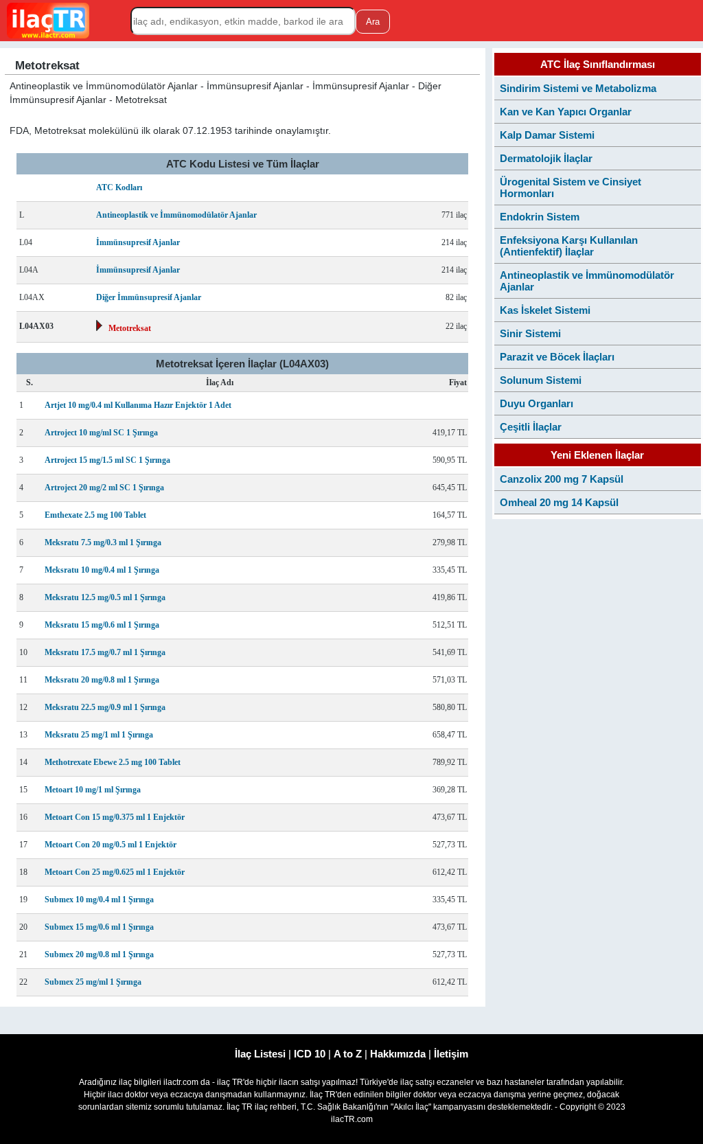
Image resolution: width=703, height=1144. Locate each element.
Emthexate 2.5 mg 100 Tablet (95, 515)
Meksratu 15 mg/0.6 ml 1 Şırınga (102, 625)
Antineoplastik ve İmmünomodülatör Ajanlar (176, 215)
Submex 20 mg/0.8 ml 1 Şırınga (99, 954)
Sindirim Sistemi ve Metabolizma (578, 88)
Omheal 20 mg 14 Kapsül (559, 502)
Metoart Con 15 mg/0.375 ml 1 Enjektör (115, 817)
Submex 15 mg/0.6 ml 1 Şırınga (99, 927)
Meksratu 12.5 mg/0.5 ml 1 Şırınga (105, 597)
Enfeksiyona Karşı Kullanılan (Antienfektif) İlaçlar (569, 246)
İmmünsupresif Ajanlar (138, 242)
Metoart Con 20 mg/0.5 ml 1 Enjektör (110, 844)
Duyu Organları (536, 403)
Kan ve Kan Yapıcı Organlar (566, 111)
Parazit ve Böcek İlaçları (557, 357)
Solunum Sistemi (540, 380)
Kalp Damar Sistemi (547, 135)
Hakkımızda (398, 1054)
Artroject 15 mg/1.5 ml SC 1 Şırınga (107, 460)
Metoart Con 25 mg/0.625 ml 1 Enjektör (115, 872)
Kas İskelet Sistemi (545, 310)
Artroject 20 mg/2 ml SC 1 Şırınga (104, 487)
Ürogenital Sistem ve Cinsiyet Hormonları (570, 187)
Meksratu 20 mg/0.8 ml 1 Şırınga (102, 680)
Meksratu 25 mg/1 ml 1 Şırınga (99, 735)
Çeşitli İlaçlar (531, 427)
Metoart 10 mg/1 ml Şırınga (93, 789)
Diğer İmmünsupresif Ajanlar (148, 297)
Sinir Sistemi (530, 333)
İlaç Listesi (260, 1054)
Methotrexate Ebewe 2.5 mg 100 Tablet (113, 762)
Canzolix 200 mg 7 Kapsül (561, 479)
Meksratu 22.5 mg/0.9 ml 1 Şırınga (105, 707)
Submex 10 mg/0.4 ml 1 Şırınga (99, 899)
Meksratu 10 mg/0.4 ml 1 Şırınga (102, 570)
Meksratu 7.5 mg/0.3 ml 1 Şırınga (103, 542)
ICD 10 (309, 1054)
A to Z (348, 1054)
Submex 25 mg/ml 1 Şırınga (93, 982)
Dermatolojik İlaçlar (546, 158)
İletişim (451, 1054)
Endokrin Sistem (539, 216)
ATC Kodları (119, 187)
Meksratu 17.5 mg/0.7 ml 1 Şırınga (105, 652)
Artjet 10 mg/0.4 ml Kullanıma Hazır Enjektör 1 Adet (138, 405)
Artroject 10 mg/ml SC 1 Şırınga (101, 432)
